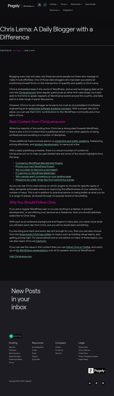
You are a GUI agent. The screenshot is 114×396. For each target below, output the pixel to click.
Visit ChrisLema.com (20, 256)
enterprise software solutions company (50, 108)
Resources (54, 10)
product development (46, 144)
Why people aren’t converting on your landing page (43, 176)
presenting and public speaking (72, 141)
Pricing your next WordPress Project (35, 166)
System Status (18, 336)
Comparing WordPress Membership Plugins (39, 163)
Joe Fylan (17, 50)
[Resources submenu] (59, 10)
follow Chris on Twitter (78, 247)
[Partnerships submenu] (81, 4)
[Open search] (45, 5)
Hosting (53, 4)
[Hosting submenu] (57, 4)
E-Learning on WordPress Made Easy (35, 173)
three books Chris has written (35, 234)
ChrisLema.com (27, 92)
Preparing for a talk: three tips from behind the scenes (45, 179)
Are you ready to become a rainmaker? (37, 169)
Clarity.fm (41, 241)
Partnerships (76, 4)
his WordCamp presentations (32, 250)
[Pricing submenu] (67, 4)
